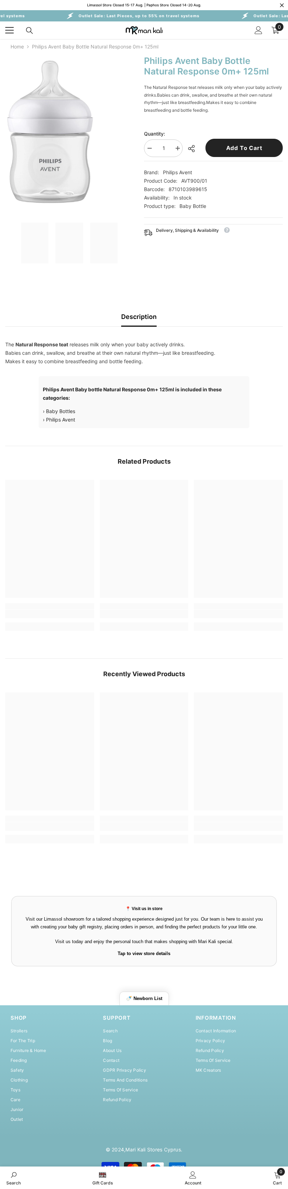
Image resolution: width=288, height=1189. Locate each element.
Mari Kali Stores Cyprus (153, 1149)
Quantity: (154, 134)
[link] (49, 614)
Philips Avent (177, 172)
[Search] (29, 30)
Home (17, 47)
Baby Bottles (60, 411)
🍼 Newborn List (144, 998)
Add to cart (244, 147)
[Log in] (258, 30)
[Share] (194, 148)
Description (139, 316)
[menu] (9, 30)
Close (281, 5)
